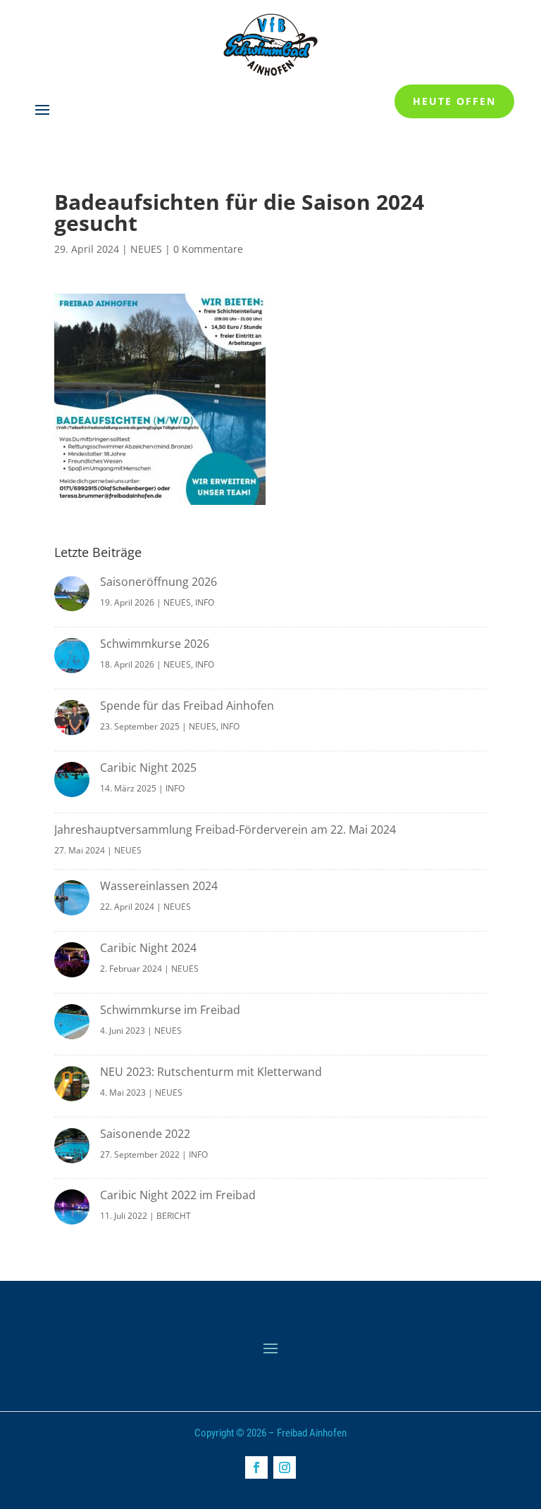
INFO (204, 602)
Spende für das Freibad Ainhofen (187, 705)
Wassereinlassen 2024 (159, 886)
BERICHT (173, 1216)
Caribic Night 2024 (148, 948)
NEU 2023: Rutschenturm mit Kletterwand (211, 1071)
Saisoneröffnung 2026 (158, 581)
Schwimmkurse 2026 (154, 643)
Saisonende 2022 (145, 1133)
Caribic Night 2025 (148, 767)
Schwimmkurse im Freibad (170, 1010)
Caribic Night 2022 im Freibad (178, 1195)
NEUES (146, 249)
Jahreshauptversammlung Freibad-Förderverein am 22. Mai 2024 (225, 829)
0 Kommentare (208, 249)
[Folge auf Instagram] (284, 1467)
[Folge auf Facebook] (256, 1467)
